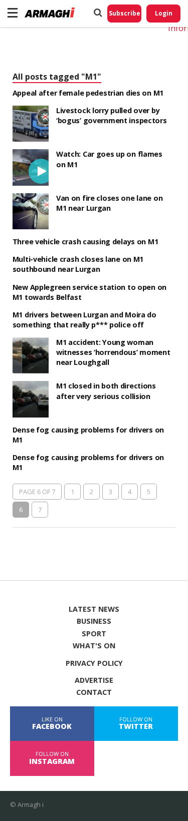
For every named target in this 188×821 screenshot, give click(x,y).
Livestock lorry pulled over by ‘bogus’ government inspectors (111, 115)
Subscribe (124, 13)
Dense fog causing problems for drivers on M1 (88, 435)
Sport (94, 633)
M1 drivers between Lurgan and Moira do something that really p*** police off (84, 319)
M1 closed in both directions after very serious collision (106, 390)
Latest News (94, 609)
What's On (94, 645)
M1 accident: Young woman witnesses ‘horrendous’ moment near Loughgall (113, 352)
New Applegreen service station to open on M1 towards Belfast (89, 292)
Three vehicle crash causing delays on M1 (85, 241)
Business (94, 621)
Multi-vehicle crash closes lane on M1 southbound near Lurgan (78, 264)
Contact (94, 692)
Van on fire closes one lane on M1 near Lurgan (109, 203)
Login (163, 13)
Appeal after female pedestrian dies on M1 (88, 93)
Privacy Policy (94, 663)
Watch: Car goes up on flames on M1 (109, 159)
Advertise (94, 680)
